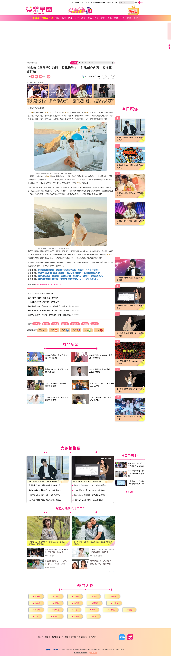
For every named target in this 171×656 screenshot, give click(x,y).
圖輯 (135, 18)
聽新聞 (73, 62)
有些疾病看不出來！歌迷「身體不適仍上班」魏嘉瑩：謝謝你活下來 (80, 101)
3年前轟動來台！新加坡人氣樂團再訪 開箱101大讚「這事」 (104, 101)
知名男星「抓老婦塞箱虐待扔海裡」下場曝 (45, 500)
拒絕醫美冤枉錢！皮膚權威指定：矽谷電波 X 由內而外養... (50, 306)
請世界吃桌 (47, 18)
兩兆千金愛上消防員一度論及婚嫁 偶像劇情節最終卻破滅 (93, 543)
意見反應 (92, 637)
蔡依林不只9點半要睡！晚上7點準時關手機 (90, 485)
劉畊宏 (48, 176)
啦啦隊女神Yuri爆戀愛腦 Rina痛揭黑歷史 (89, 500)
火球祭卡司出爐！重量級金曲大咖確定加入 (45, 485)
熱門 (64, 18)
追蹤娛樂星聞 (96, 2)
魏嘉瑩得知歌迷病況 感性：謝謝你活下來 (45, 495)
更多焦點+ (130, 492)
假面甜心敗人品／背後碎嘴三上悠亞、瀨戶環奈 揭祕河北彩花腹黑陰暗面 (101, 562)
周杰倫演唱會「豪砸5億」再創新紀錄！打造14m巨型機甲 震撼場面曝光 (70, 276)
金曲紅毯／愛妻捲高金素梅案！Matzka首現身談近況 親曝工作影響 (59, 101)
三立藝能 (85, 2)
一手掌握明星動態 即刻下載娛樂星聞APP (43, 302)
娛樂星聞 (30, 62)
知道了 (94, 653)
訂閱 (52, 330)
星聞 (77, 18)
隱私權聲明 (56, 637)
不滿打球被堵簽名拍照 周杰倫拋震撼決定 (43, 481)
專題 (116, 18)
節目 (129, 18)
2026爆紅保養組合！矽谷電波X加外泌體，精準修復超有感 (102, 551)
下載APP (42, 330)
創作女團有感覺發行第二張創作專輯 (49, 284)
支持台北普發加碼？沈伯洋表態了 (40, 294)
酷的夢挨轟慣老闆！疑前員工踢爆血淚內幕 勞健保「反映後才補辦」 (69, 270)
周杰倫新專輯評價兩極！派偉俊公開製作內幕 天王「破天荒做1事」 (68, 279)
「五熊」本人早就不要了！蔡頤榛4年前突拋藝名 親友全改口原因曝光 (48, 543)
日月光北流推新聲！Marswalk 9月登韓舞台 (90, 490)
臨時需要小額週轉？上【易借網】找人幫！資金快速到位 (56, 562)
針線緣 (36, 18)
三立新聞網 (76, 2)
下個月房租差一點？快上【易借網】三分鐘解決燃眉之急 (56, 551)
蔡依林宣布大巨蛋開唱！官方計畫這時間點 (89, 495)
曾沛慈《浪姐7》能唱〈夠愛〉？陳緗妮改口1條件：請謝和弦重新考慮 (69, 273)
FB (104, 2)
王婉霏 (109, 255)
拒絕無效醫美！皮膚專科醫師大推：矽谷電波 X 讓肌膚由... (50, 311)
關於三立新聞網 (44, 637)
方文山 (79, 183)
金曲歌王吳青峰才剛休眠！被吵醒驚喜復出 (45, 490)
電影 (103, 18)
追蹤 (75, 330)
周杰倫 (30, 112)
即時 (57, 18)
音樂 (109, 18)
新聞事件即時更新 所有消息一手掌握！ (43, 298)
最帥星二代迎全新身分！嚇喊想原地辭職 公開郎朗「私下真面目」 (36, 101)
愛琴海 (65, 112)
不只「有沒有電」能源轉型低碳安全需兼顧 (136, 473)
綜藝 (83, 18)
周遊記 (87, 112)
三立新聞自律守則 (69, 637)
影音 (122, 18)
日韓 (96, 18)
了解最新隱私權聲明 (81, 653)
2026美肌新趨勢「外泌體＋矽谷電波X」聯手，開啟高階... (49, 315)
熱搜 (70, 18)
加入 (63, 330)
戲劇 (90, 18)
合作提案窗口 (82, 637)
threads (113, 2)
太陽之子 (48, 112)
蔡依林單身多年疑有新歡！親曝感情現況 (87, 481)
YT (108, 2)
